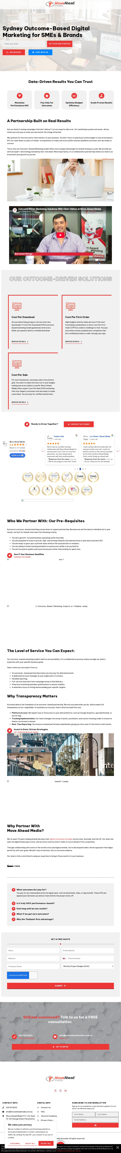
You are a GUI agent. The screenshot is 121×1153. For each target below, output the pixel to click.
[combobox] (64, 958)
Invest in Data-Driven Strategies (31, 729)
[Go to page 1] (77, 469)
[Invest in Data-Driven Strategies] (9, 730)
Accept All (46, 1143)
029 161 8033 (25, 1035)
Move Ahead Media (17, 442)
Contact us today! (22, 557)
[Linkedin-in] (65, 1091)
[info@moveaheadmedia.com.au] (55, 1036)
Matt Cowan (58, 436)
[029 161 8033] (14, 1036)
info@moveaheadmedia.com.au (75, 1035)
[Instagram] (60, 1091)
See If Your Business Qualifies (29, 554)
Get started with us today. (26, 732)
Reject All (30, 1143)
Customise (15, 1143)
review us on (16, 455)
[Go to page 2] (80, 469)
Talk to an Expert (27, 1038)
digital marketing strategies (61, 839)
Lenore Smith (95, 436)
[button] (118, 1147)
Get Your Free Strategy (60, 44)
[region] (31, 1134)
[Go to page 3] (83, 469)
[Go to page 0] (75, 469)
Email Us (63, 1038)
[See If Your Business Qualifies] (9, 555)
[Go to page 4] (85, 469)
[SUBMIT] (95, 1125)
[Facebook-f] (55, 1091)
